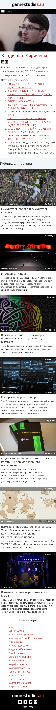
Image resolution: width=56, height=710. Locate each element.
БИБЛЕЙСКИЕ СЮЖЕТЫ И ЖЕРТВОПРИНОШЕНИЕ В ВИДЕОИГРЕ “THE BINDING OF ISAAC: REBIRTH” (29, 105)
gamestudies (28, 4)
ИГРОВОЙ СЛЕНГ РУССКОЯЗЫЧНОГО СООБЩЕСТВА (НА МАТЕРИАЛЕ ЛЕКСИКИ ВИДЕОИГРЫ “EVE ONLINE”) (29, 122)
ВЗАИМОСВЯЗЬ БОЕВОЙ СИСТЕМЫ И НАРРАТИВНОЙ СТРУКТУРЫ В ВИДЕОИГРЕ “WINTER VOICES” (29, 94)
